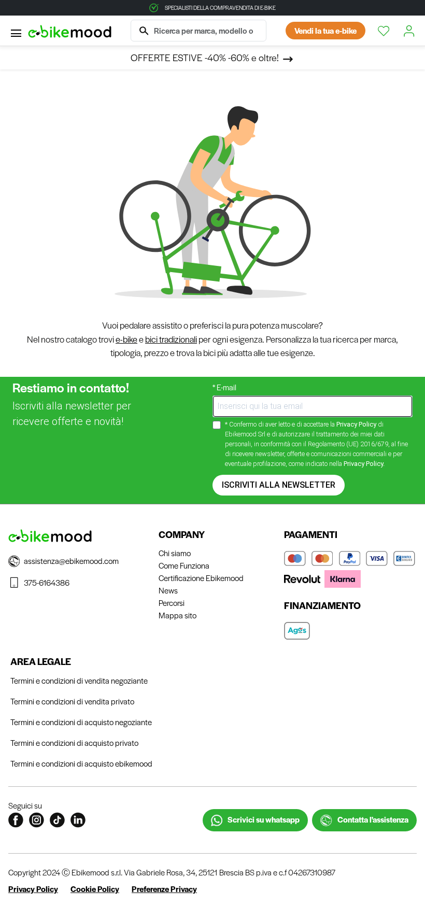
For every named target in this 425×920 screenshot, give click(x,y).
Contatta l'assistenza (372, 819)
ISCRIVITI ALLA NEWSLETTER (278, 485)
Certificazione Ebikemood (201, 577)
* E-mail (224, 386)
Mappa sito (177, 615)
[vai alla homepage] (69, 31)
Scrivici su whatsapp (263, 819)
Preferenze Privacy (164, 888)
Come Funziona (184, 565)
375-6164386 (46, 582)
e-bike (126, 339)
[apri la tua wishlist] (384, 31)
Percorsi (172, 602)
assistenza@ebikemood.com (71, 560)
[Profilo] (410, 31)
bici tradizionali (171, 339)
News (168, 590)
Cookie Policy (94, 888)
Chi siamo (175, 552)
